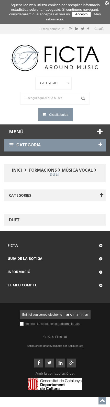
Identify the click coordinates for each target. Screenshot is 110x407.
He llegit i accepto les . (52, 324)
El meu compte (22, 285)
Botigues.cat (75, 345)
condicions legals (67, 324)
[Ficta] (55, 58)
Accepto (81, 14)
